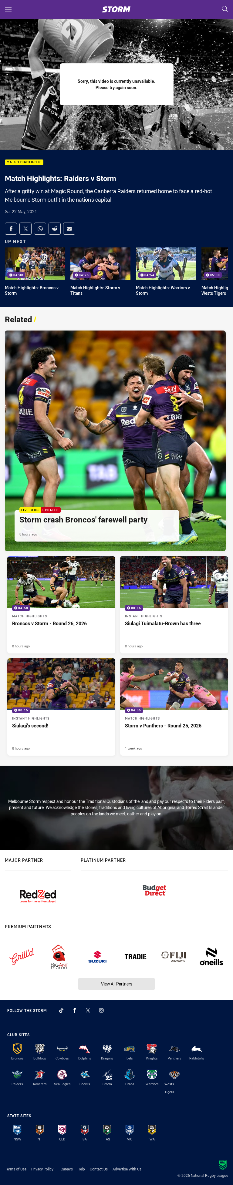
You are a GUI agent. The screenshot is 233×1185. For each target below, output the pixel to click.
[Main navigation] (8, 9)
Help (81, 1169)
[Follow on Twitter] (88, 1010)
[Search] (224, 9)
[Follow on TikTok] (61, 1010)
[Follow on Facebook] (74, 1010)
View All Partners (116, 984)
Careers (67, 1169)
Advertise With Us (127, 1169)
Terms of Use (15, 1169)
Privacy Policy (42, 1169)
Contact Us (99, 1169)
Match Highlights (24, 162)
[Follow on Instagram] (101, 1010)
